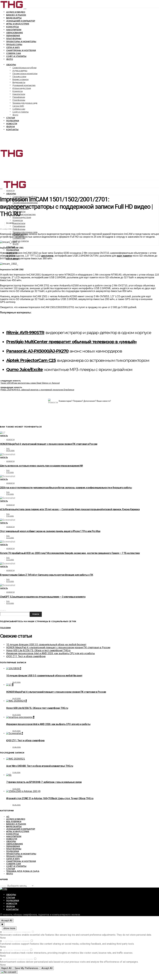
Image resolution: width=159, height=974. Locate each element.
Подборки (12, 120)
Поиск (3, 611)
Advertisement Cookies (14, 959)
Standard (26, 932)
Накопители (13, 29)
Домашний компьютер (20, 21)
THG (8, 448)
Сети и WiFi (13, 47)
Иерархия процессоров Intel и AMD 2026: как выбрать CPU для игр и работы (50, 653)
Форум (10, 126)
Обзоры (11, 64)
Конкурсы (12, 26)
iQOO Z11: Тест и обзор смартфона (25, 656)
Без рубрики (13, 821)
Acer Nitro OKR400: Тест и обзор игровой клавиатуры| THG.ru (39, 765)
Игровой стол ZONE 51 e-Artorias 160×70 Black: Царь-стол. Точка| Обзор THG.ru (49, 798)
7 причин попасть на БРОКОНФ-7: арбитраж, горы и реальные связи (44, 782)
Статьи (10, 117)
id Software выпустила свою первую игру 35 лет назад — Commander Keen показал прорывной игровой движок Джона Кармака (70, 509)
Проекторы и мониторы (21, 41)
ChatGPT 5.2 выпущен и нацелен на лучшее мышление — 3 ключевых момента (42, 596)
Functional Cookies (12, 941)
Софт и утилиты (16, 56)
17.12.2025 (10, 472)
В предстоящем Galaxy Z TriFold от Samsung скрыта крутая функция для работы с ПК (46, 574)
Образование (14, 32)
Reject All (6, 968)
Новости (11, 123)
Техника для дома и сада (24, 103)
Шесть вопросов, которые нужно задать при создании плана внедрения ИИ (41, 465)
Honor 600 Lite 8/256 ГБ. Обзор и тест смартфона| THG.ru (38, 650)
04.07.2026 (10, 451)
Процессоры (14, 44)
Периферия (13, 35)
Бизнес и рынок (16, 15)
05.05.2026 (16, 805)
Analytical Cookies (12, 950)
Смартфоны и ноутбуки (21, 50)
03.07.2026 (16, 731)
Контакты (12, 129)
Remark (26, 941)
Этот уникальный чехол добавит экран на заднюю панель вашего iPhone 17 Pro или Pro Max (50, 531)
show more (9, 928)
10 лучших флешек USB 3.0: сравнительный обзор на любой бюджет (46, 644)
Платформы (13, 38)
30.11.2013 (10, 223)
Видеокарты (14, 18)
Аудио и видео (15, 12)
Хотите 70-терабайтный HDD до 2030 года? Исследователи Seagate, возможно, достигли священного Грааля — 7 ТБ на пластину (70, 553)
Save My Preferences (26, 968)
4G (7, 816)
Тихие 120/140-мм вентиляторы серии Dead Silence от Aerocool (30, 383)
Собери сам (13, 53)
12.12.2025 (10, 538)
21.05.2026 (16, 772)
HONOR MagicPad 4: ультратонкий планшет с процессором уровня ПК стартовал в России (48, 444)
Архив (3, 886)
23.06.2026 (16, 747)
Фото (9, 59)
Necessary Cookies (12, 932)
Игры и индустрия (17, 24)
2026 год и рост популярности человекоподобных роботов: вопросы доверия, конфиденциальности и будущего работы (66, 487)
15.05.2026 (16, 789)
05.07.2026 (16, 682)
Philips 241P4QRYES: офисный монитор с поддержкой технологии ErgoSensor (37, 390)
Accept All (6, 920)
